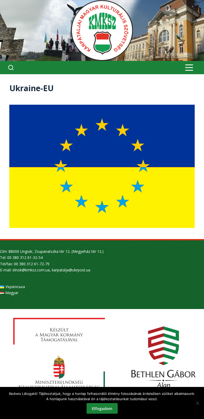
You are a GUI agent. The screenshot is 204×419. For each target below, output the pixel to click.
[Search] (11, 67)
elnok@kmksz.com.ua (31, 269)
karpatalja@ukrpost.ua (71, 269)
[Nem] (197, 403)
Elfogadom (102, 408)
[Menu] (189, 67)
